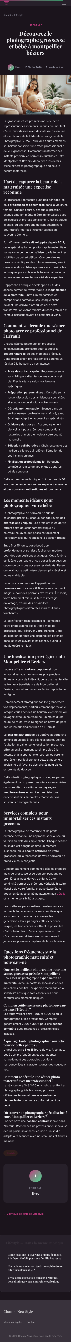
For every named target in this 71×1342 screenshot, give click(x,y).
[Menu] (64, 3)
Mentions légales (12, 1322)
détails (61, 893)
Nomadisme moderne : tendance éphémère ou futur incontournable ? (35, 1268)
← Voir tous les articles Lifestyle (23, 1213)
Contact (31, 1322)
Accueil (7, 15)
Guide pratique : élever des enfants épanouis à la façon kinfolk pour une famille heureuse (35, 1256)
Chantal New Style (18, 1311)
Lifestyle (18, 15)
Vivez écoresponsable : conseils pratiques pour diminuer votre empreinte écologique (33, 1279)
